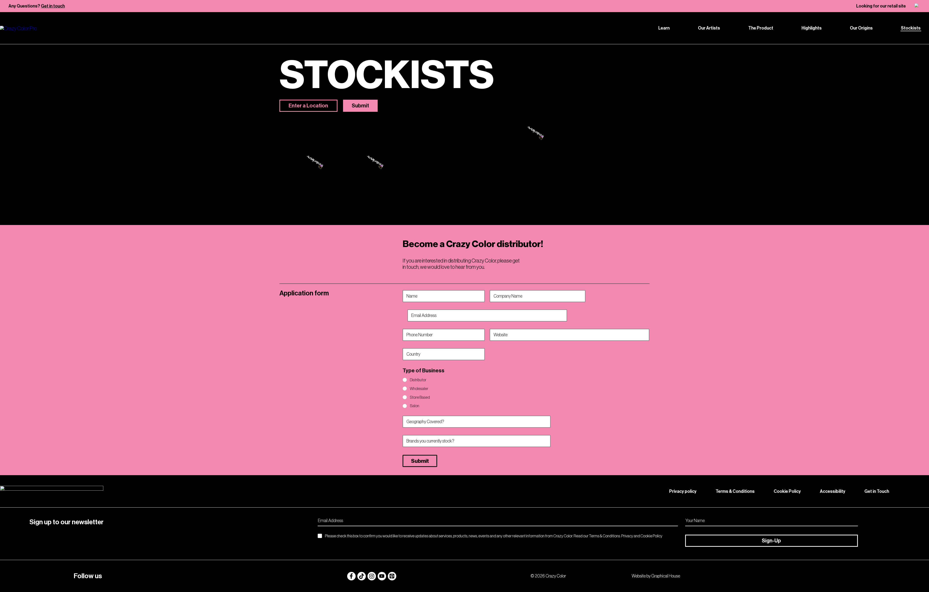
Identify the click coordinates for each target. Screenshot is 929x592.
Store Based (420, 397)
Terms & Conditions (735, 491)
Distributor (418, 380)
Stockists (911, 28)
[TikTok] (361, 576)
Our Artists (709, 28)
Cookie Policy (787, 491)
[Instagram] (371, 576)
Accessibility (832, 491)
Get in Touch (876, 491)
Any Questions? (36, 6)
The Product (760, 28)
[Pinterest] (392, 576)
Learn (664, 28)
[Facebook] (351, 576)
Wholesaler (419, 388)
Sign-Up (771, 540)
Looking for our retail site (881, 6)
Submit (420, 461)
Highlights (812, 28)
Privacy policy (683, 491)
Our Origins (861, 28)
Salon (414, 406)
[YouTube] (382, 576)
